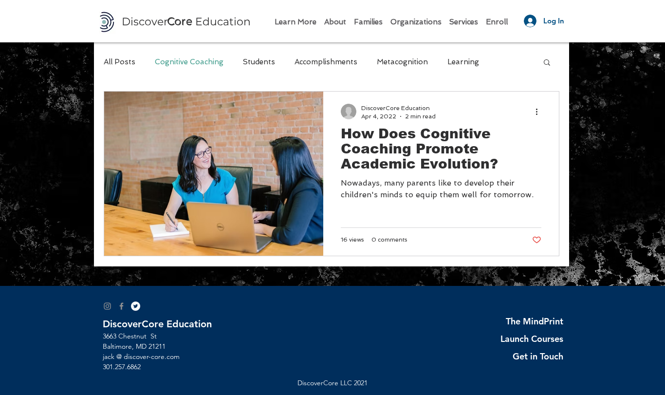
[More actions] (540, 111)
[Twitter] (135, 306)
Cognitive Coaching (189, 61)
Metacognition (402, 61)
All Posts (119, 61)
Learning (463, 61)
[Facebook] (121, 306)
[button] (295, 18)
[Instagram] (107, 306)
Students (259, 61)
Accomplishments (326, 61)
